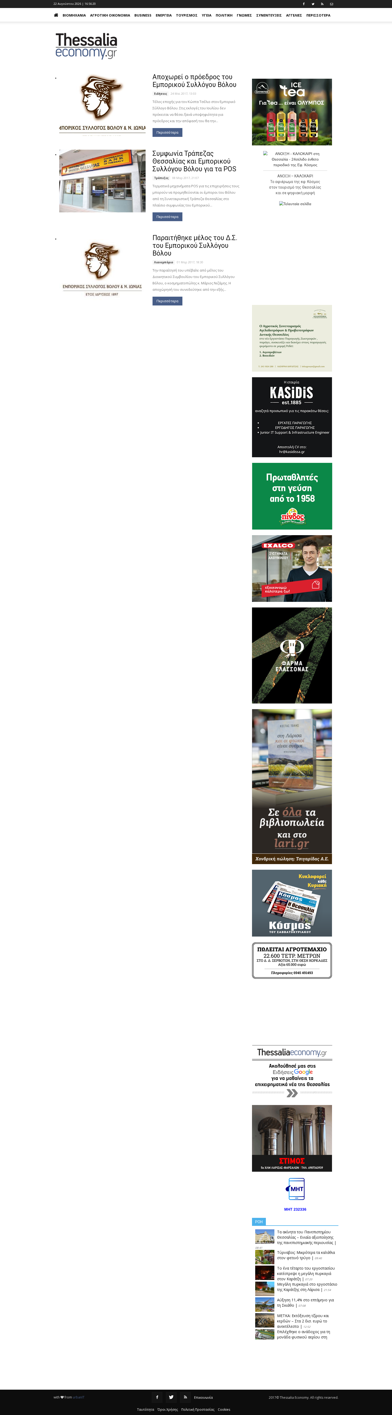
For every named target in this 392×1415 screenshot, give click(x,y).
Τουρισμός (187, 15)
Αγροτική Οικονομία (110, 15)
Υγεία (206, 15)
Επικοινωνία (203, 1397)
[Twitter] (171, 1397)
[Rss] (185, 1397)
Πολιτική (224, 15)
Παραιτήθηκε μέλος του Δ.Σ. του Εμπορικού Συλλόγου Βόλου (195, 245)
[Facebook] (157, 1397)
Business (142, 15)
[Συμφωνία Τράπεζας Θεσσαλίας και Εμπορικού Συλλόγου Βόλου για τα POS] (102, 181)
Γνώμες (244, 15)
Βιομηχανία (74, 15)
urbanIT (79, 1397)
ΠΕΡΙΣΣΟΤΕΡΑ (318, 15)
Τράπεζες (161, 178)
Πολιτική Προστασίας (197, 1409)
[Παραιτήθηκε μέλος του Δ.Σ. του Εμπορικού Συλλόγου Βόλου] (102, 268)
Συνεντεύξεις (269, 15)
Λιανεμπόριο (163, 262)
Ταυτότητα (145, 1409)
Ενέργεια (164, 15)
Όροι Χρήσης (168, 1409)
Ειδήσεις (160, 94)
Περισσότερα (167, 132)
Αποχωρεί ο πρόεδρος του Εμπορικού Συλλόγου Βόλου (195, 81)
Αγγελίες (294, 15)
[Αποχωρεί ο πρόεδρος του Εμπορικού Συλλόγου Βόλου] (102, 104)
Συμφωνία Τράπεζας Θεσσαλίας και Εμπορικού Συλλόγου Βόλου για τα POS (194, 161)
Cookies (224, 1409)
